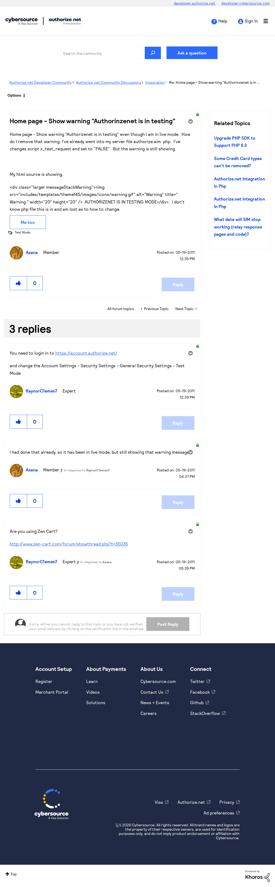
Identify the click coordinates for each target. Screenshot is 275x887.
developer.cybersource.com (245, 3)
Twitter (197, 681)
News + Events (154, 702)
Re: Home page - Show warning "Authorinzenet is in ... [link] (214, 82)
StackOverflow (205, 713)
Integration (155, 82)
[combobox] (109, 52)
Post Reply (167, 624)
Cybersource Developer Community (21, 21)
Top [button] (13, 874)
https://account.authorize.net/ (86, 352)
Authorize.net (191, 802)
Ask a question (192, 52)
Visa (159, 802)
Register (43, 681)
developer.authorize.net (195, 3)
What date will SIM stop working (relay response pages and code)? (238, 227)
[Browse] (263, 21)
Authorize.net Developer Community (40, 82)
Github (197, 702)
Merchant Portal (51, 692)
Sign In (251, 20)
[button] (18, 283)
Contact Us (151, 692)
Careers (148, 713)
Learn (92, 681)
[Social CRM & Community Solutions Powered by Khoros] (257, 875)
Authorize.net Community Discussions (108, 82)
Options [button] (14, 95)
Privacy (226, 802)
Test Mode (22, 232)
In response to (87, 470)
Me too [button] (28, 222)
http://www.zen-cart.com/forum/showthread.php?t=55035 (69, 543)
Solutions (95, 702)
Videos (93, 692)
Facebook (200, 692)
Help (222, 20)
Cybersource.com (158, 681)
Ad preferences (219, 812)
